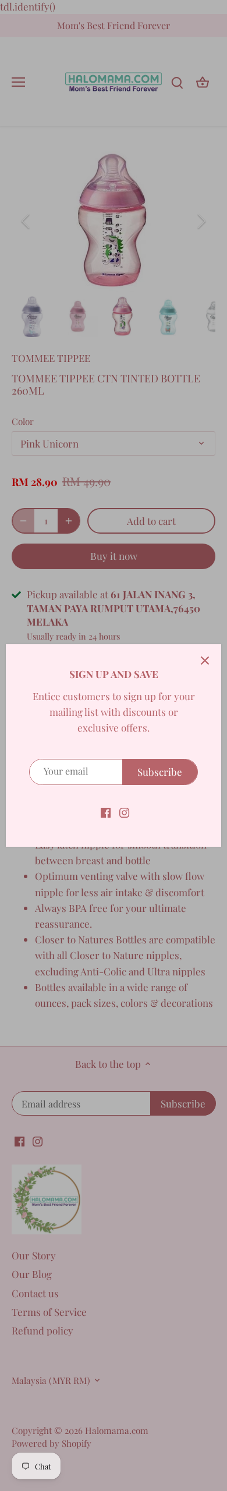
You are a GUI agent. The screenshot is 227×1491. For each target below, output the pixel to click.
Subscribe (159, 771)
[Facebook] (106, 812)
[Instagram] (124, 812)
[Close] (205, 660)
